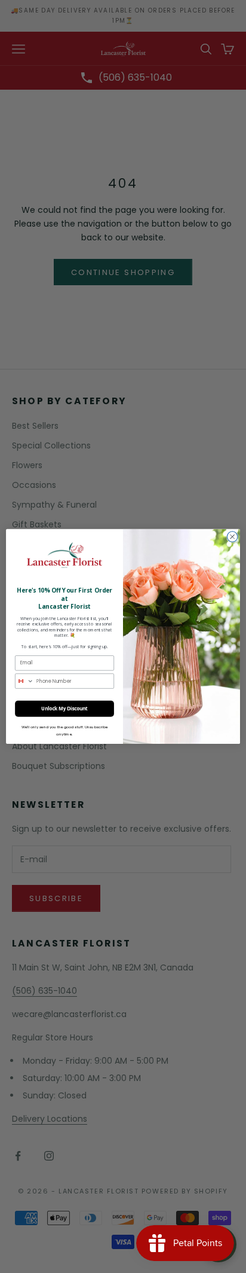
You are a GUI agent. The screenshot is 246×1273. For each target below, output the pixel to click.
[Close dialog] (232, 537)
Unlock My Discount (64, 709)
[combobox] (25, 681)
